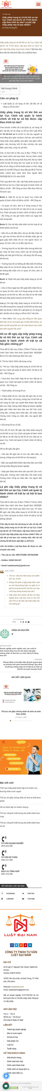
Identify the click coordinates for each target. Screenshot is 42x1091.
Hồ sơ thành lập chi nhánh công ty (14, 807)
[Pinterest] (26, 945)
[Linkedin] (30, 945)
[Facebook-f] (12, 945)
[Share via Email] (28, 622)
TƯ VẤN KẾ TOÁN (9, 857)
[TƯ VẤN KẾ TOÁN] (4, 853)
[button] (38, 4)
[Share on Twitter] (23, 622)
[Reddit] (21, 945)
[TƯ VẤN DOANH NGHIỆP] (4, 839)
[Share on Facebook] (20, 622)
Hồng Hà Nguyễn (11, 28)
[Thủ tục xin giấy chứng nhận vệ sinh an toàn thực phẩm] (21, 695)
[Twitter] (17, 945)
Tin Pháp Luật (6, 14)
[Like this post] (16, 622)
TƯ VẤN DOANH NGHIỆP (12, 843)
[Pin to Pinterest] (26, 622)
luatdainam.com (17, 987)
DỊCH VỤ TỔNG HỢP (10, 871)
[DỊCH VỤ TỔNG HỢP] (4, 867)
